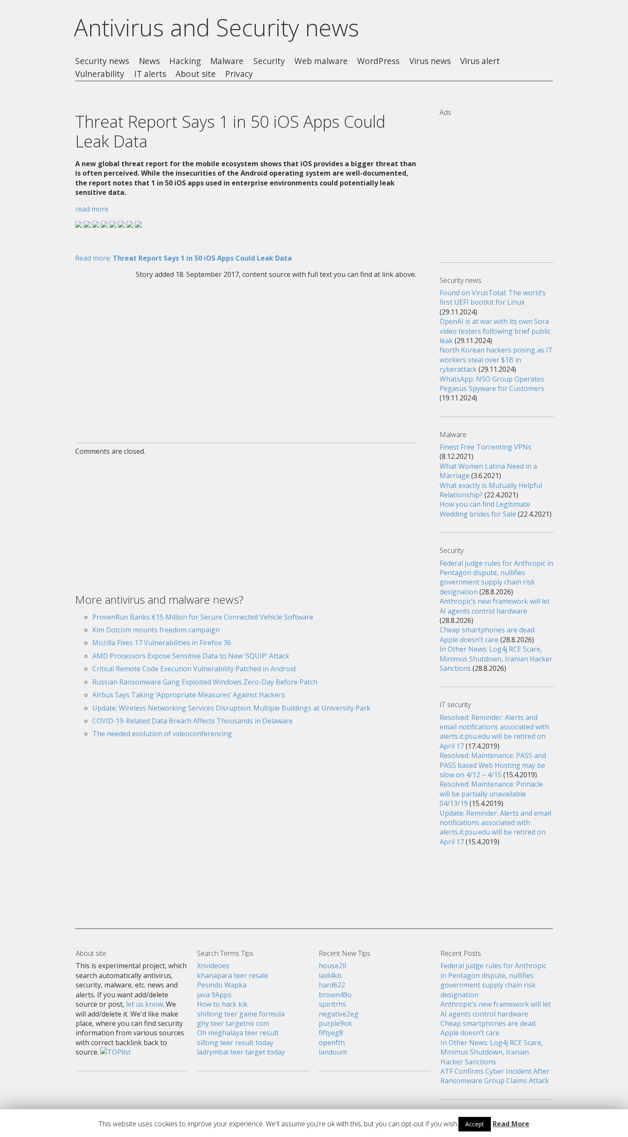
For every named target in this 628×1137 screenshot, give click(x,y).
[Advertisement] (245, 355)
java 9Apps (214, 994)
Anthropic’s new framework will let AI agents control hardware (495, 605)
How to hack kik (222, 1004)
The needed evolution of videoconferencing (162, 733)
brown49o (335, 994)
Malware (227, 61)
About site (196, 74)
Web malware (321, 61)
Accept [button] (474, 1124)
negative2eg (338, 1014)
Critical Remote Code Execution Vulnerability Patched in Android (194, 668)
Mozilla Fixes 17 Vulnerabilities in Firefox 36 (161, 642)
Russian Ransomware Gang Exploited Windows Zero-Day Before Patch (204, 682)
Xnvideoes (213, 965)
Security (269, 61)
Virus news (430, 61)
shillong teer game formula (241, 1014)
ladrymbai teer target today (241, 1052)
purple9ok (335, 1023)
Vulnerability (99, 74)
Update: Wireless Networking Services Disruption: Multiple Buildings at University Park (231, 708)
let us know (144, 1004)
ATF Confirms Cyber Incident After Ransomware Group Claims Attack (494, 1075)
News (149, 61)
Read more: (183, 258)
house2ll (332, 965)
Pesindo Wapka (222, 985)
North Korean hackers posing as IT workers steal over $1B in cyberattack (496, 359)
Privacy (239, 74)
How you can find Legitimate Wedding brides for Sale (485, 508)
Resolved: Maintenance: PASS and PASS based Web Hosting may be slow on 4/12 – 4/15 (493, 765)
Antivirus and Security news (216, 27)
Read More (511, 1123)
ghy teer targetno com (233, 1023)
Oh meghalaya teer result (238, 1032)
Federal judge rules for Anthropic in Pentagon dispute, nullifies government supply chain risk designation (496, 577)
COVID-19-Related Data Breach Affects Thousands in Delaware (192, 721)
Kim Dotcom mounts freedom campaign (156, 630)
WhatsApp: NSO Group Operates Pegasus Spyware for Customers (492, 383)
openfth (332, 1042)
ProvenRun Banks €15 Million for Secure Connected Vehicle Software (202, 617)
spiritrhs (332, 1004)
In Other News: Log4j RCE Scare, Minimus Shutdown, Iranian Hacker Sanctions (496, 658)
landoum (333, 1052)
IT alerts (150, 74)
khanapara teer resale (232, 975)
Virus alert (480, 61)
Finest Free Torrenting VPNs (485, 447)
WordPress (378, 61)
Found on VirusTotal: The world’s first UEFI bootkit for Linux (493, 297)
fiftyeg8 (331, 1032)
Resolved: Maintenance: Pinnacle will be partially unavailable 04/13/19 (491, 793)
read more (92, 209)
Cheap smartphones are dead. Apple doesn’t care (488, 634)
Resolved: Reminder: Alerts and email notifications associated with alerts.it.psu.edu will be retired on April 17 (494, 732)
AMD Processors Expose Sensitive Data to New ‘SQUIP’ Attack (190, 656)
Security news (102, 61)
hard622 (332, 985)
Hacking (185, 61)
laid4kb (330, 975)
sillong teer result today (235, 1042)
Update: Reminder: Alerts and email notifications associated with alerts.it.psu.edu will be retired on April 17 (495, 827)
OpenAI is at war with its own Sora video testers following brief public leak (495, 331)
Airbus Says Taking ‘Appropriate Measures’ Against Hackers (188, 694)
